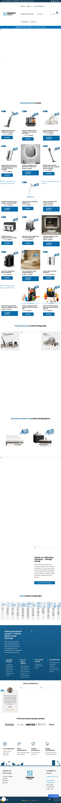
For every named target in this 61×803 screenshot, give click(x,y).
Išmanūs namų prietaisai (27, 14)
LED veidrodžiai (8, 611)
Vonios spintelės (18, 611)
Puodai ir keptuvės (33, 611)
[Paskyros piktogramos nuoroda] (54, 14)
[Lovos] (4, 605)
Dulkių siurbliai (43, 611)
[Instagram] (53, 1)
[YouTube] (57, 1)
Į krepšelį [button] (7, 137)
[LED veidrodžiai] (9, 605)
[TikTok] (55, 1)
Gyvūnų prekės (58, 611)
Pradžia (23, 6)
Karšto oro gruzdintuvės (28, 612)
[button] (51, 14)
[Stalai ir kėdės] (14, 605)
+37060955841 (15, 1)
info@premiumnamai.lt (28, 1)
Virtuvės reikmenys (39, 6)
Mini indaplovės (38, 611)
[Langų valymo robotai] (49, 605)
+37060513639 (8, 1)
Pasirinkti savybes (28, 172)
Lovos (2, 609)
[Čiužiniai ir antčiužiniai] (24, 605)
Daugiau (27, 208)
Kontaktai (33, 22)
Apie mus (5, 782)
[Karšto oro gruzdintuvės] (29, 605)
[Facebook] (51, 1)
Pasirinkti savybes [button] (49, 138)
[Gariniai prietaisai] (55, 605)
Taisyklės (5, 778)
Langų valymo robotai (48, 613)
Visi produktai (24, 22)
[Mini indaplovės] (39, 605)
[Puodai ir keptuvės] (34, 605)
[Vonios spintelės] (19, 605)
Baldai (28, 6)
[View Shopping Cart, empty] (57, 14)
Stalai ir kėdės (13, 611)
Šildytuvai (40, 14)
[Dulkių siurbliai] (44, 605)
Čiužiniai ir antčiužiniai (23, 612)
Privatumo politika (7, 776)
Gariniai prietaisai (53, 611)
